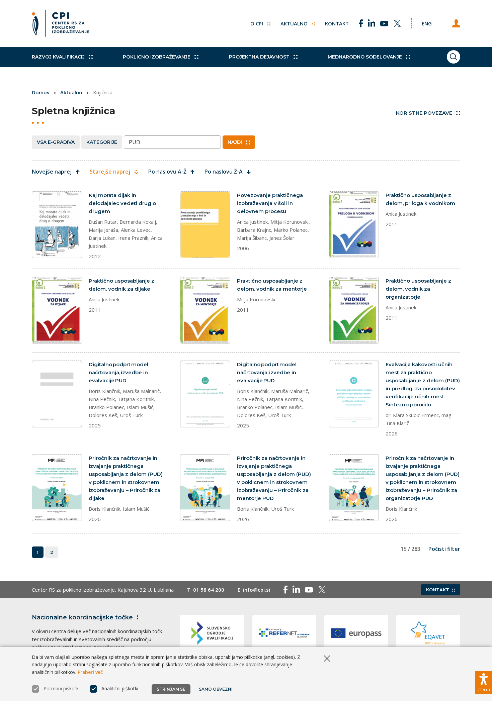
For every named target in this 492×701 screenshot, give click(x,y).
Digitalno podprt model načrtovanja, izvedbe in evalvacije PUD (118, 372)
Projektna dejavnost (259, 57)
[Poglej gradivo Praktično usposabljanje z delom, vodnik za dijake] (57, 310)
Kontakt (337, 23)
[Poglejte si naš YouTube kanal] (384, 23)
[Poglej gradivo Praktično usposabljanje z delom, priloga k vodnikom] (354, 224)
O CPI (257, 23)
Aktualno (294, 23)
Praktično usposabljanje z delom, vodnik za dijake (121, 285)
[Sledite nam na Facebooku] (361, 23)
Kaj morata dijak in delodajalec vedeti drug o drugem (122, 203)
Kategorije (101, 142)
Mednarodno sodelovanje (365, 57)
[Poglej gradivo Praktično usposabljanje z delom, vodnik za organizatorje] (354, 310)
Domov (41, 92)
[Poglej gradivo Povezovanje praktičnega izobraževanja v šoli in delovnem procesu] (205, 224)
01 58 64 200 (208, 589)
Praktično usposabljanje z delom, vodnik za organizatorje (418, 289)
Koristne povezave (424, 113)
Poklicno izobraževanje (156, 57)
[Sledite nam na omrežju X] (397, 23)
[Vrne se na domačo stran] (60, 23)
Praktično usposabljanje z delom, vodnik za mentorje (272, 285)
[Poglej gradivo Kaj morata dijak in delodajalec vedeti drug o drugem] (57, 224)
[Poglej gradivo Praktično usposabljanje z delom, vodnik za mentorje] (205, 310)
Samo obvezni (216, 689)
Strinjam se (171, 689)
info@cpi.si (256, 589)
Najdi (235, 142)
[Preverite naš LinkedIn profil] (371, 23)
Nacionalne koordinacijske (82, 617)
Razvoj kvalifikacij (58, 57)
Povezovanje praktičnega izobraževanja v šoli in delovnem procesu (270, 203)
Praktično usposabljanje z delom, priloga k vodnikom (420, 199)
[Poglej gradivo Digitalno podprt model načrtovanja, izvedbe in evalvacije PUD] (57, 394)
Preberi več (90, 672)
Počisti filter (444, 549)
